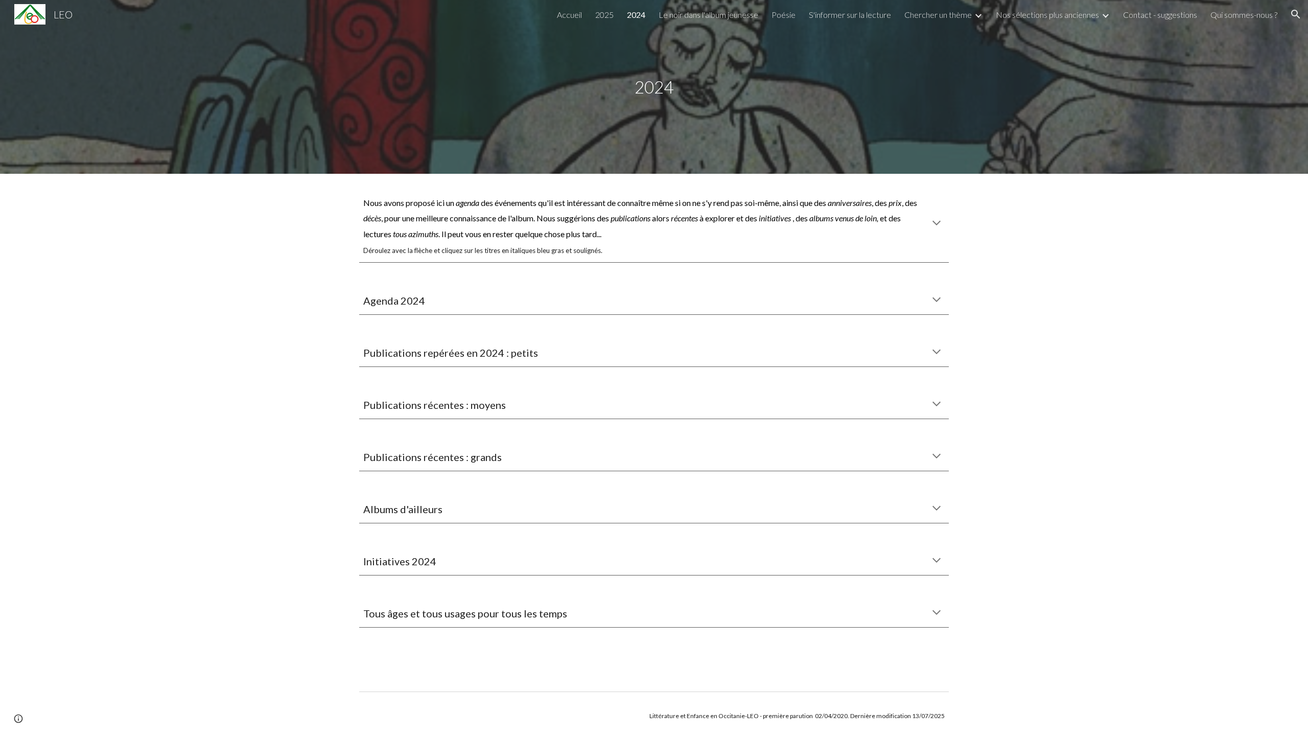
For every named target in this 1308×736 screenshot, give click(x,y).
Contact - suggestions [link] (1160, 14)
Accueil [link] (569, 14)
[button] (1295, 14)
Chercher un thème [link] (938, 14)
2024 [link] (636, 14)
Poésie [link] (784, 14)
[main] (654, 87)
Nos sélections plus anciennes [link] (1047, 14)
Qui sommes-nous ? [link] (1243, 14)
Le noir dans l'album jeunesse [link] (708, 14)
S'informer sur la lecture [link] (850, 14)
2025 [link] (604, 14)
